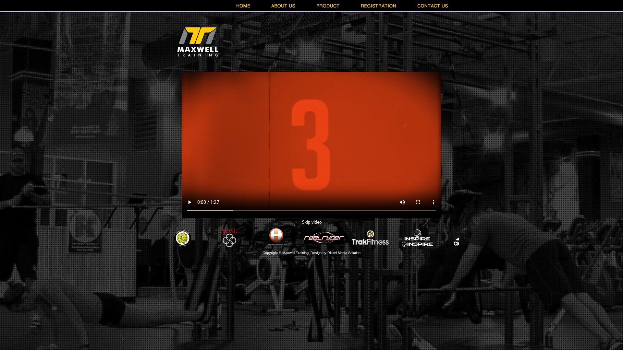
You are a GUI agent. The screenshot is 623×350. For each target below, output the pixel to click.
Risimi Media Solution (343, 253)
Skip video (312, 222)
